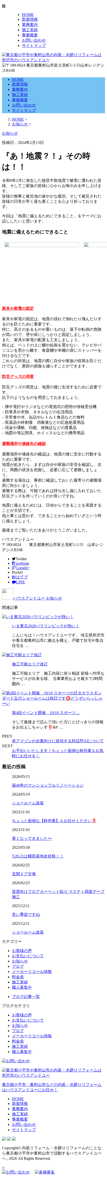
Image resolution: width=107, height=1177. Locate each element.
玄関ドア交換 (24, 874)
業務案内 (30, 24)
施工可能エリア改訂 (30, 664)
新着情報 (30, 19)
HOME (28, 14)
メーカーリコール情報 (32, 971)
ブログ (18, 966)
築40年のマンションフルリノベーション (48, 785)
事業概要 (30, 35)
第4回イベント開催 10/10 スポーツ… (46, 713)
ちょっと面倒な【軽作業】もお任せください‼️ (54, 821)
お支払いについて (28, 956)
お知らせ (54, 598)
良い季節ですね (26, 914)
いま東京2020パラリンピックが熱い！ (46, 626)
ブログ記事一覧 (26, 996)
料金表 (18, 977)
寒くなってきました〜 (32, 838)
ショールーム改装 (28, 803)
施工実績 (30, 30)
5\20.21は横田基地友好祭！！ (38, 856)
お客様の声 (22, 951)
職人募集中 (22, 987)
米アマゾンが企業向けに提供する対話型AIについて (58, 741)
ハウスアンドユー (29, 598)
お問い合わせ (34, 40)
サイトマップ (34, 45)
